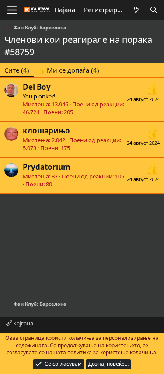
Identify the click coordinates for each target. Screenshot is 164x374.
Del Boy (37, 87)
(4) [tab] (16, 70)
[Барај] (153, 10)
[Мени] (12, 10)
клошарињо (46, 131)
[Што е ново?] (136, 10)
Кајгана (22, 323)
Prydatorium (46, 167)
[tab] (69, 70)
